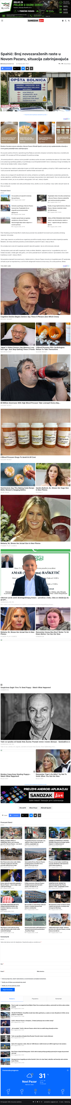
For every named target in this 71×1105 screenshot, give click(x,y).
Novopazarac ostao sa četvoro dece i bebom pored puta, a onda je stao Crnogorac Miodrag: (59, 906)
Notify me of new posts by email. (11, 985)
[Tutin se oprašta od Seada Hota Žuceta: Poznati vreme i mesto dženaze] (5, 1038)
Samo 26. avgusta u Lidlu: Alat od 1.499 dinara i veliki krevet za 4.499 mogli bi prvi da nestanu (38, 1044)
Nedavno (12, 999)
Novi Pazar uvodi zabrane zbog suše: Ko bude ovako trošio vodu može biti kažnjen (10, 929)
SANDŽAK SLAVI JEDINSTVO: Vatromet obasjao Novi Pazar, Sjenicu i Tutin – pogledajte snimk (58, 884)
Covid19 (23, 808)
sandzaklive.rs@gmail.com (51, 1102)
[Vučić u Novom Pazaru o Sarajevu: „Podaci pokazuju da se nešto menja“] (5, 1023)
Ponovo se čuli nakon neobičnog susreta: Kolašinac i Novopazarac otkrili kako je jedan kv (58, 863)
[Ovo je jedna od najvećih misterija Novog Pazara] (5, 198)
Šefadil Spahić (46, 808)
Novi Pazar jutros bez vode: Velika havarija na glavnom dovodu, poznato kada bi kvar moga (11, 863)
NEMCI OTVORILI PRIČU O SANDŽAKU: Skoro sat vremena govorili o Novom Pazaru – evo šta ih (11, 842)
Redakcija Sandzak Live (8, 63)
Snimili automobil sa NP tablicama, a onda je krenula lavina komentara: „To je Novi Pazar (35, 929)
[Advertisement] (35, 37)
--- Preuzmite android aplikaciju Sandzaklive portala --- (35, 114)
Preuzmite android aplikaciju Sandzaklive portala (35, 784)
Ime (2, 964)
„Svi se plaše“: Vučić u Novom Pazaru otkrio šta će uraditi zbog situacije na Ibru (34, 1028)
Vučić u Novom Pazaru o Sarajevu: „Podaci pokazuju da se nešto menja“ (32, 1020)
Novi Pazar (33, 808)
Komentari (59, 999)
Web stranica (40, 971)
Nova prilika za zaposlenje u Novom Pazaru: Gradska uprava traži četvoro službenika (35, 906)
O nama (61, 1102)
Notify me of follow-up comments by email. (14, 982)
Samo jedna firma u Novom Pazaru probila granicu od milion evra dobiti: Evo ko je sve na (35, 863)
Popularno (35, 999)
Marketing (67, 1102)
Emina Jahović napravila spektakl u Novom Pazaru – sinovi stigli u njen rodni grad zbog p (11, 884)
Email (3, 971)
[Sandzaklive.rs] (35, 20)
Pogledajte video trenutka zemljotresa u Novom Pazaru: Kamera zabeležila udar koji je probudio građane (59, 198)
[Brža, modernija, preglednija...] (35, 794)
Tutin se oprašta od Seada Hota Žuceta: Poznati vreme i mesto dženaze (32, 1036)
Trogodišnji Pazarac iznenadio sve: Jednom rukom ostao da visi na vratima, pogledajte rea (35, 842)
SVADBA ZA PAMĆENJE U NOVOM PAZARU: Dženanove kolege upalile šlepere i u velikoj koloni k (59, 842)
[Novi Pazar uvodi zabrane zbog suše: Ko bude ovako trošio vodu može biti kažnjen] (11, 920)
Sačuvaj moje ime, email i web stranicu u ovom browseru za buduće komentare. (24, 978)
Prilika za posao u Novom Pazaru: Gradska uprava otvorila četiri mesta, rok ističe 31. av (34, 884)
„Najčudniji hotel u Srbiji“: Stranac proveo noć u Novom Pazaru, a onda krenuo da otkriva (59, 929)
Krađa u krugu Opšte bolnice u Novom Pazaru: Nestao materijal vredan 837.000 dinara (59, 208)
